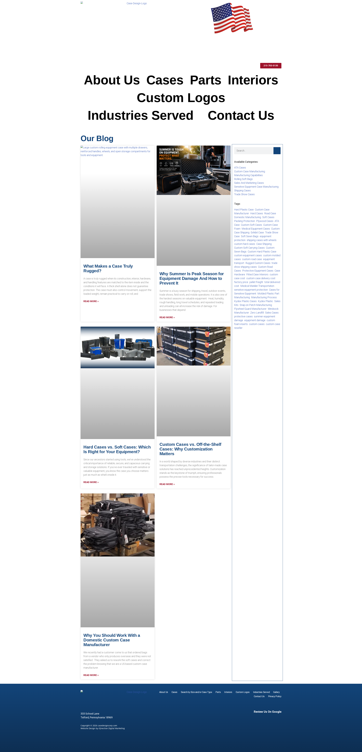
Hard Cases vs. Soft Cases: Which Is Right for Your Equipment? (117, 449)
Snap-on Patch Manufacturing (256, 304)
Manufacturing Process (264, 297)
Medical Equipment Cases (256, 228)
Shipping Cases (242, 190)
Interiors (253, 80)
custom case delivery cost (260, 278)
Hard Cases (256, 213)
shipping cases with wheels (261, 240)
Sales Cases (272, 312)
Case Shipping (264, 243)
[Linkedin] (278, 704)
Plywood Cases (264, 221)
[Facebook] (272, 704)
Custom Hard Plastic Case (262, 251)
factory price (241, 282)
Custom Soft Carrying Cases (249, 247)
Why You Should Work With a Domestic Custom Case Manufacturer (111, 640)
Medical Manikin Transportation (257, 285)
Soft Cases (268, 217)
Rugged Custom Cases (257, 263)
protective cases (243, 316)
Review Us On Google (267, 711)
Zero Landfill (257, 312)
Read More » (91, 301)
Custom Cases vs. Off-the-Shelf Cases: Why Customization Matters (190, 449)
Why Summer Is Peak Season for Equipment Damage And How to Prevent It (192, 278)
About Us (112, 80)
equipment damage (254, 320)
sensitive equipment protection (251, 289)
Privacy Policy (274, 696)
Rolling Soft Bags (243, 179)
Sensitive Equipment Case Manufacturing (256, 186)
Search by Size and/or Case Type (196, 692)
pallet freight (256, 282)
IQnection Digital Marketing (112, 728)
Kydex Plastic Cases (245, 301)
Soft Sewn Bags (249, 236)
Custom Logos (181, 98)
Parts (205, 80)
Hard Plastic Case (244, 209)
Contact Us (241, 115)
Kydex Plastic (265, 301)
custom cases (257, 324)
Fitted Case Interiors (257, 274)
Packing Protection (244, 221)
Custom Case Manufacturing (249, 171)
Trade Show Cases (244, 194)
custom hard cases (244, 243)
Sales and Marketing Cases (249, 182)
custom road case (252, 259)
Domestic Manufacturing (247, 217)
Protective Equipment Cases (257, 270)
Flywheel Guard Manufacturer (250, 308)
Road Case (270, 213)
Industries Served (140, 115)
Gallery (276, 692)
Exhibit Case (257, 232)
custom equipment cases (248, 255)
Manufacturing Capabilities (248, 175)
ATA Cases (240, 167)
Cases (165, 80)
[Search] (277, 150)
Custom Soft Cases (251, 224)
